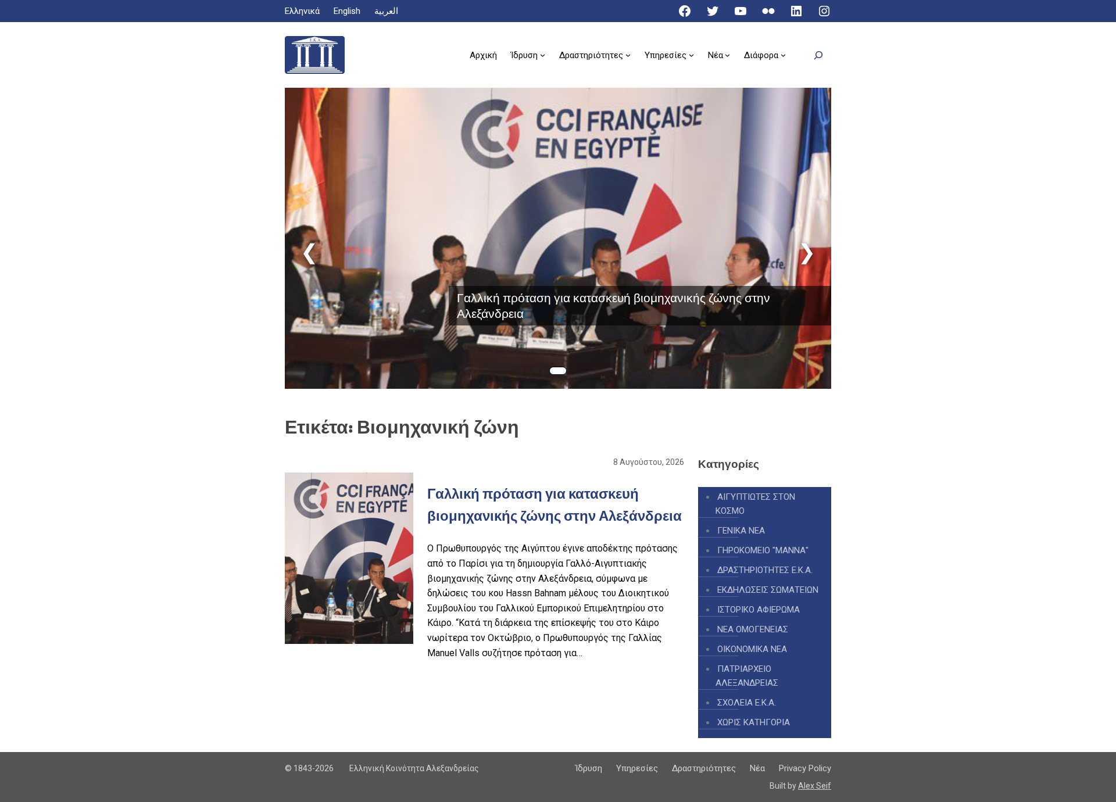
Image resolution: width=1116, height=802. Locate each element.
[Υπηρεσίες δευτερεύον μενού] (691, 55)
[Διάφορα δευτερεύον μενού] (783, 55)
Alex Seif (814, 785)
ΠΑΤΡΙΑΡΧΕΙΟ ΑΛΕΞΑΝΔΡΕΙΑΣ (747, 676)
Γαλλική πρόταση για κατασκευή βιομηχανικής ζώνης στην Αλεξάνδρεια (613, 306)
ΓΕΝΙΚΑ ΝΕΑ (741, 530)
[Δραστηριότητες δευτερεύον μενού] (628, 55)
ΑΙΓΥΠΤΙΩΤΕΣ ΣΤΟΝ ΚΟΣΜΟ (755, 504)
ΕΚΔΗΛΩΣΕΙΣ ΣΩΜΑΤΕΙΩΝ (767, 590)
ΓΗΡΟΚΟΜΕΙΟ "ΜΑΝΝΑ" (763, 550)
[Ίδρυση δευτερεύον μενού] (542, 55)
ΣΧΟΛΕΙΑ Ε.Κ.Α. (746, 702)
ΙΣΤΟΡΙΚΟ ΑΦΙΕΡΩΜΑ (758, 609)
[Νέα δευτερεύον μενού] (727, 55)
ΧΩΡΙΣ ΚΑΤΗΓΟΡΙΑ (753, 722)
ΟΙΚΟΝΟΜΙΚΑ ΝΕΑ (752, 649)
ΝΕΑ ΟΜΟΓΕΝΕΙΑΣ (752, 629)
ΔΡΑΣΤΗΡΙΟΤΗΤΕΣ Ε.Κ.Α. (765, 570)
